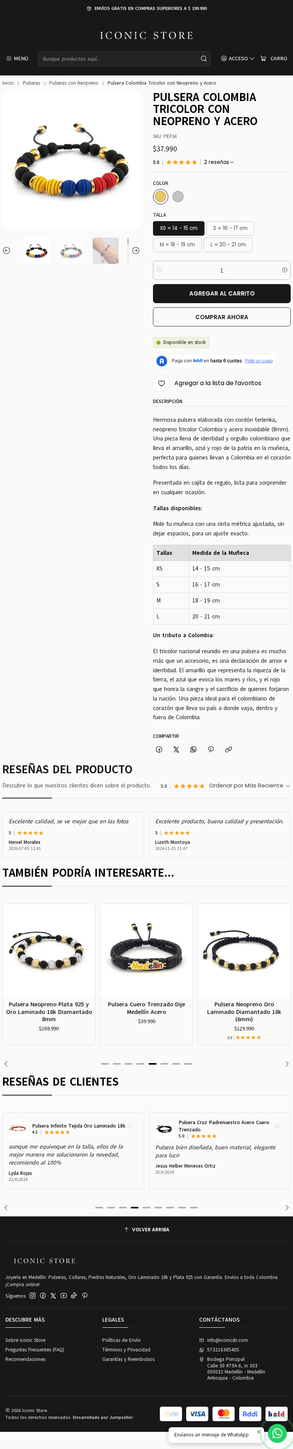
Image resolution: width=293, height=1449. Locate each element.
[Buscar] (204, 58)
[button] (104, 1063)
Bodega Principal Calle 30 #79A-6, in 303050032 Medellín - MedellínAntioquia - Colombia (236, 1369)
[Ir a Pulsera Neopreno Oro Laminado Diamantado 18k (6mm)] (160, 950)
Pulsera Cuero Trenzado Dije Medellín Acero (62, 1008)
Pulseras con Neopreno (73, 83)
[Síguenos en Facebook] (43, 1296)
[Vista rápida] (25, 959)
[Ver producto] (38, 1129)
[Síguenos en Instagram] (32, 1296)
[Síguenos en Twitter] (53, 1296)
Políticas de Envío (121, 1340)
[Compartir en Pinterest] (211, 749)
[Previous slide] (8, 250)
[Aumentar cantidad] (284, 270)
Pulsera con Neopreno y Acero (233, 1126)
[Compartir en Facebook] (159, 749)
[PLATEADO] (178, 196)
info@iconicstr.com (227, 1340)
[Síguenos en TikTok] (73, 1296)
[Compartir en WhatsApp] (194, 749)
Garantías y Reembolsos (128, 1359)
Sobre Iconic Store (25, 1340)
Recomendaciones (25, 1359)
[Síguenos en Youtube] (63, 1296)
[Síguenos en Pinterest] (84, 1296)
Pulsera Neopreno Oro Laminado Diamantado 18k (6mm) (160, 1011)
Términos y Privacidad (126, 1349)
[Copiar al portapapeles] (228, 749)
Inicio (8, 83)
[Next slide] (134, 250)
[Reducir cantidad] (159, 270)
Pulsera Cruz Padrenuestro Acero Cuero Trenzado (97, 1126)
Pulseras (31, 83)
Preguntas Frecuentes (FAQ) (34, 1349)
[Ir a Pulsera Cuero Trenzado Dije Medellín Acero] (62, 950)
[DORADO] (160, 196)
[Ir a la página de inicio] (146, 35)
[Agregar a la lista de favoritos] (25, 942)
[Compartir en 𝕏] (176, 749)
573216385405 (223, 1349)
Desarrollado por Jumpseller (103, 1417)
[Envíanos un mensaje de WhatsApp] (277, 1433)
